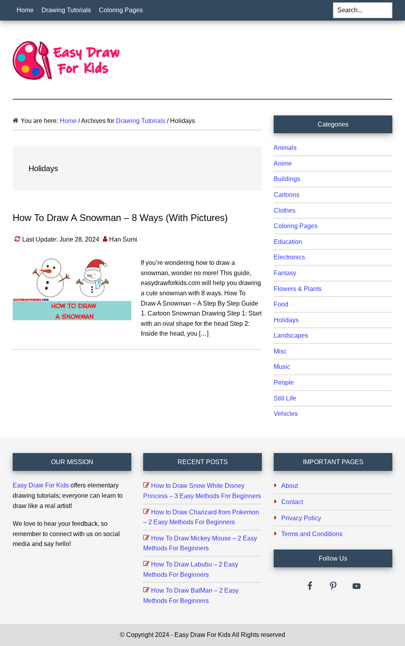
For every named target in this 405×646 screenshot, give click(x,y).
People (284, 382)
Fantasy (285, 273)
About (289, 485)
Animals (285, 147)
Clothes (284, 210)
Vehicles (286, 413)
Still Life (285, 398)
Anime (283, 163)
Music (282, 366)
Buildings (287, 179)
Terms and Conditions (312, 534)
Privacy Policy (301, 518)
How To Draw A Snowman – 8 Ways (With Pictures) (120, 217)
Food (281, 304)
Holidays (286, 320)
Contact (292, 502)
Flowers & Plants (298, 288)
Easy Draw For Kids (41, 485)
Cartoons (286, 194)
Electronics (289, 257)
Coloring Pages (296, 226)
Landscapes (291, 335)
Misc (280, 351)
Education (288, 241)
